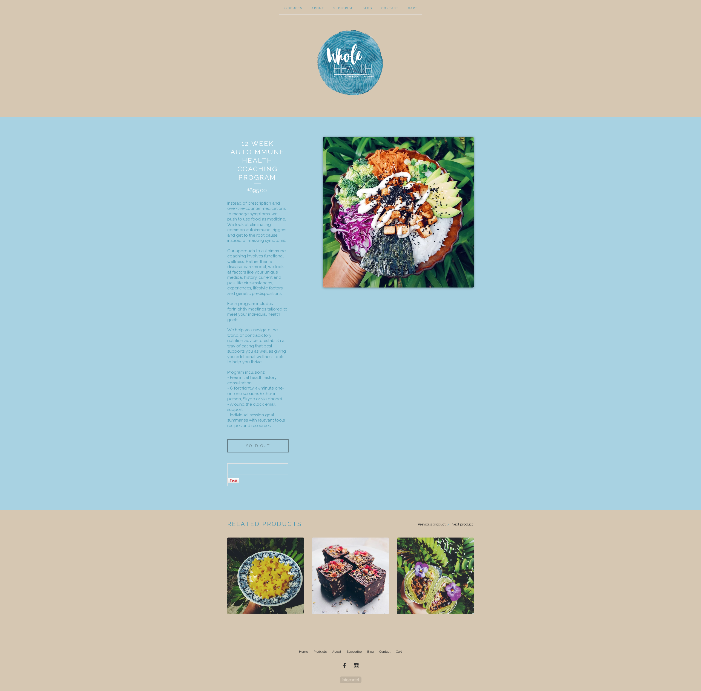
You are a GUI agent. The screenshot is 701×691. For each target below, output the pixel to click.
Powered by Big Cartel (350, 680)
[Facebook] (344, 665)
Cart (413, 8)
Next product (462, 524)
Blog (367, 8)
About (318, 8)
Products (292, 8)
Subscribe (343, 8)
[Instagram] (356, 665)
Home (303, 652)
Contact (390, 8)
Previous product (432, 524)
